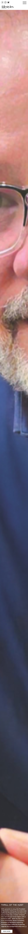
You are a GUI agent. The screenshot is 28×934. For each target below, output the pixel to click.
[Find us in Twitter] (8, 2)
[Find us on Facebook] (2, 2)
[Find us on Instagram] (5, 2)
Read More (6, 931)
